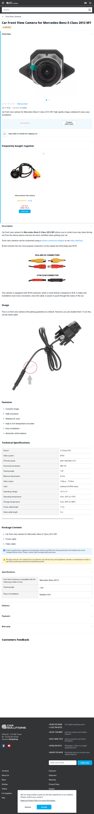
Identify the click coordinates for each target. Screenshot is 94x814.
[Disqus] (47, 674)
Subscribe (85, 763)
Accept (44, 807)
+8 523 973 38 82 (55, 724)
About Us (5, 775)
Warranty (6, 626)
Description (7, 226)
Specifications (8, 572)
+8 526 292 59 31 (55, 746)
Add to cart (24, 211)
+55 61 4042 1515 (56, 739)
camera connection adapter (52, 240)
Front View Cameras (13, 17)
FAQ (3, 798)
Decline (28, 807)
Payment (6, 616)
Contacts (5, 771)
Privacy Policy (54, 784)
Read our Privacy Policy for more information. (38, 801)
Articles (5, 784)
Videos (4, 789)
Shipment (52, 775)
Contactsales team (69, 123)
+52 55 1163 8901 (56, 732)
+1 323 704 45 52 (55, 727)
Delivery (6, 605)
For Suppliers (7, 793)
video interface (76, 240)
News (4, 780)
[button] (46, 100)
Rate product (22, 104)
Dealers (52, 789)
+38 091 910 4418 (56, 752)
